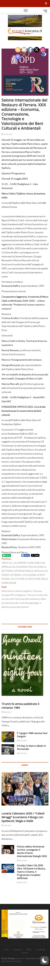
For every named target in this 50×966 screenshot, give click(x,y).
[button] (44, 960)
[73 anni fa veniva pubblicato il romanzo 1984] (25, 665)
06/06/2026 (22, 753)
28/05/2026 (22, 882)
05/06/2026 (22, 860)
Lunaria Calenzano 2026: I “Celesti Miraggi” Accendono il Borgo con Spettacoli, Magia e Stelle (23, 817)
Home (6, 949)
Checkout (25, 952)
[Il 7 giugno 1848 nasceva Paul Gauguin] (8, 737)
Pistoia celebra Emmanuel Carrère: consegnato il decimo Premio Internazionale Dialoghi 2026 (32, 851)
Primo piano (17, 949)
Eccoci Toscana (8, 958)
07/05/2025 (7, 134)
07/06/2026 (22, 740)
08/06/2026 (7, 712)
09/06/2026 (7, 825)
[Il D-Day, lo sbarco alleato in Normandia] (8, 749)
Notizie (28, 949)
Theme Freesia (30, 958)
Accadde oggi (40, 949)
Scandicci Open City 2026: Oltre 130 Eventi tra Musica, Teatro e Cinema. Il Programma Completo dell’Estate (31, 872)
